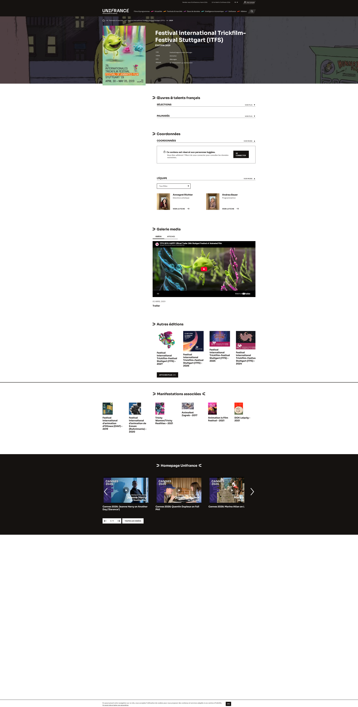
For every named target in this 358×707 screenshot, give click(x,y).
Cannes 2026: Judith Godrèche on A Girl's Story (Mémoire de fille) (176, 508)
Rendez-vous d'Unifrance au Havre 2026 (194, 2)
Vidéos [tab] (158, 236)
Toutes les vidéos (133, 521)
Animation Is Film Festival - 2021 (218, 419)
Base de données (193, 11)
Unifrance (232, 11)
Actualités (158, 11)
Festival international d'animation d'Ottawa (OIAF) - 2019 (112, 423)
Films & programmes (142, 11)
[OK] (228, 704)
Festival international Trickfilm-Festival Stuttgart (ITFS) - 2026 (193, 360)
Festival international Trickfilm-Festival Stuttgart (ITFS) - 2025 (220, 355)
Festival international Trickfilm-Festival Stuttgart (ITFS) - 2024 (246, 358)
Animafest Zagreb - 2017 (189, 414)
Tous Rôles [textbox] (163, 186)
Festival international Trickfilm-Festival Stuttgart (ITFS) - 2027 (167, 358)
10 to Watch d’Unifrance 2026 (221, 2)
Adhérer (244, 11)
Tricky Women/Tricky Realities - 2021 (164, 420)
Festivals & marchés (174, 11)
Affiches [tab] (171, 236)
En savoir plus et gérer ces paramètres (116, 705)
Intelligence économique (214, 11)
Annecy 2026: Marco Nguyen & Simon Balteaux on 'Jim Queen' (230, 508)
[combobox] (174, 186)
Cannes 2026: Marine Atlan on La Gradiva (126, 506)
